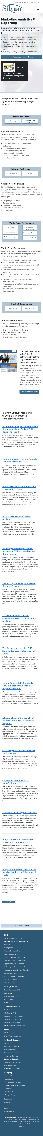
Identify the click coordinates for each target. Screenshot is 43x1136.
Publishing (8, 993)
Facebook (8, 1099)
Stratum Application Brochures (15, 1033)
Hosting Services (10, 1050)
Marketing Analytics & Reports (15, 967)
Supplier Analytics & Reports (14, 964)
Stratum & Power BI (10, 980)
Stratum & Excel (9, 983)
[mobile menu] (38, 8)
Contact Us (9, 1092)
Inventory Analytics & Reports (14, 957)
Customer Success (11, 1056)
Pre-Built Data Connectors (13, 1010)
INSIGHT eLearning (11, 1065)
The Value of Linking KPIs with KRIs (19, 812)
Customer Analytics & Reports (14, 960)
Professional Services (11, 1053)
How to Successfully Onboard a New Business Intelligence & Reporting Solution (17, 686)
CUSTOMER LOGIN (21, 2)
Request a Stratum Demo (23, 57)
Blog (6, 1108)
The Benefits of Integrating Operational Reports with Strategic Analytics (19, 618)
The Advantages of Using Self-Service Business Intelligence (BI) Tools (18, 651)
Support (7, 1043)
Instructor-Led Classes (12, 1069)
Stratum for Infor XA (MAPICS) (14, 1016)
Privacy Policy (10, 1095)
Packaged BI (8, 948)
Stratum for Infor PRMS (12, 1022)
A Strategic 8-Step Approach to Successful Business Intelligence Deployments (18, 551)
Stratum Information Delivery (14, 976)
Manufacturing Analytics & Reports (16, 970)
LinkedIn (7, 1102)
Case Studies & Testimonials (15, 1085)
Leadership (9, 1079)
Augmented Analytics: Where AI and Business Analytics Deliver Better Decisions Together (20, 429)
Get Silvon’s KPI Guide (29, 392)
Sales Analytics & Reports (13, 954)
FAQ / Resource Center (12, 1036)
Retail (6, 1003)
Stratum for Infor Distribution (14, 1026)
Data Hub (7, 945)
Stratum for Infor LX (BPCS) (14, 1019)
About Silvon (9, 1076)
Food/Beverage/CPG (12, 990)
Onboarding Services (11, 1046)
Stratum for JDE (10, 1013)
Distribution (8, 999)
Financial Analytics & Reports (14, 973)
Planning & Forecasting (12, 951)
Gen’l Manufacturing (11, 996)
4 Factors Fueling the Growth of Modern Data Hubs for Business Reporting (18, 721)
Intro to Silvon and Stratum (13, 938)
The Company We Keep (13, 1082)
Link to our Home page (12, 1121)
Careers (8, 1089)
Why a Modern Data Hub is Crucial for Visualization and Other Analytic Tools (19, 872)
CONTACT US (34, 2)
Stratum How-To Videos (12, 1062)
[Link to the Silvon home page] (16, 7)
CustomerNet (9, 1112)
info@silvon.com (33, 1119)
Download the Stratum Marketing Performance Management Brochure (13, 72)
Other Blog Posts (8, 902)
